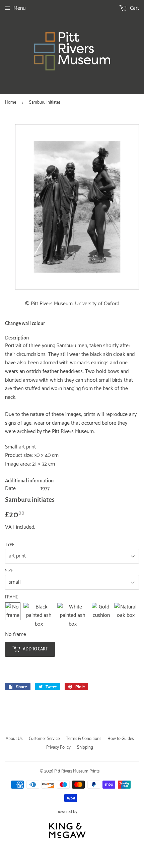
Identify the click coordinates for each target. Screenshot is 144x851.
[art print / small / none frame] (12, 615)
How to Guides (120, 738)
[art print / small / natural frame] (126, 615)
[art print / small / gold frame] (101, 615)
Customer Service (44, 738)
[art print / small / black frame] (38, 615)
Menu (19, 8)
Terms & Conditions (83, 738)
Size (9, 571)
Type (9, 545)
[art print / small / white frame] (72, 615)
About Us (14, 738)
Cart (134, 8)
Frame (11, 597)
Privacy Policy (58, 747)
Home (10, 102)
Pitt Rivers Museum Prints (76, 771)
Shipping (85, 747)
